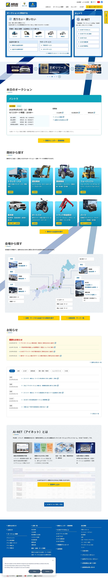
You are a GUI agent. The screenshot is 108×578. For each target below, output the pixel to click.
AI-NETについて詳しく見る (55, 504)
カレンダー (74, 7)
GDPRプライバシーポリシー (90, 559)
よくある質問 (85, 2)
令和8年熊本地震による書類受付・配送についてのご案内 (37, 347)
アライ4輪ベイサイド (12, 542)
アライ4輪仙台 (10, 548)
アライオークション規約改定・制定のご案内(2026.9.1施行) (37, 343)
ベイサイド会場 (35, 537)
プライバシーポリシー (88, 555)
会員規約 (59, 549)
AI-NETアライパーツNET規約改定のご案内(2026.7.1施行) (36, 351)
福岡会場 (33, 544)
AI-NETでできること (85, 30)
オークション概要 (58, 7)
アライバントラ (10, 537)
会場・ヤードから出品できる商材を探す (39, 318)
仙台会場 (33, 529)
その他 (66, 371)
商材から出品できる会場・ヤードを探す (41, 552)
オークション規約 (64, 53)
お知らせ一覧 (95, 413)
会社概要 (79, 2)
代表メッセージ (85, 529)
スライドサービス (47, 49)
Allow (34, 571)
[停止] (59, 76)
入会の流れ (85, 551)
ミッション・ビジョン (86, 532)
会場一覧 (35, 526)
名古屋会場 (74, 113)
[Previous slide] (35, 68)
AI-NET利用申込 (84, 46)
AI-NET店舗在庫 (84, 42)
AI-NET (82, 7)
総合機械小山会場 (90, 287)
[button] (93, 2)
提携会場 (33, 371)
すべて (12, 371)
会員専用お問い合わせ (88, 567)
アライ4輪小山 (10, 545)
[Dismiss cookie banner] (52, 561)
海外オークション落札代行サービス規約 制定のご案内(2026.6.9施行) (39, 356)
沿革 (82, 537)
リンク (82, 547)
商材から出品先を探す (17, 45)
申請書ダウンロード (53, 53)
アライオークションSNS (87, 544)
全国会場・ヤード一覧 (76, 318)
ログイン (99, 7)
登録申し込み (55, 484)
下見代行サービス (47, 45)
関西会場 (90, 113)
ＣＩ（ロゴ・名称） (86, 542)
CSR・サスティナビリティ (87, 539)
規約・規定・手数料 (44, 371)
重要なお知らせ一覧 (96, 362)
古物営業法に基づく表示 (89, 563)
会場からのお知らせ (60, 120)
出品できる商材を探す (17, 49)
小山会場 (58, 113)
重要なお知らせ (12, 526)
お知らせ (48, 7)
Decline (47, 571)
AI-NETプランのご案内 (85, 34)
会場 (67, 7)
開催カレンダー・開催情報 (54, 140)
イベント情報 (58, 117)
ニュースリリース (56, 371)
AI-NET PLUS (83, 38)
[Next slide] (72, 68)
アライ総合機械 (10, 540)
